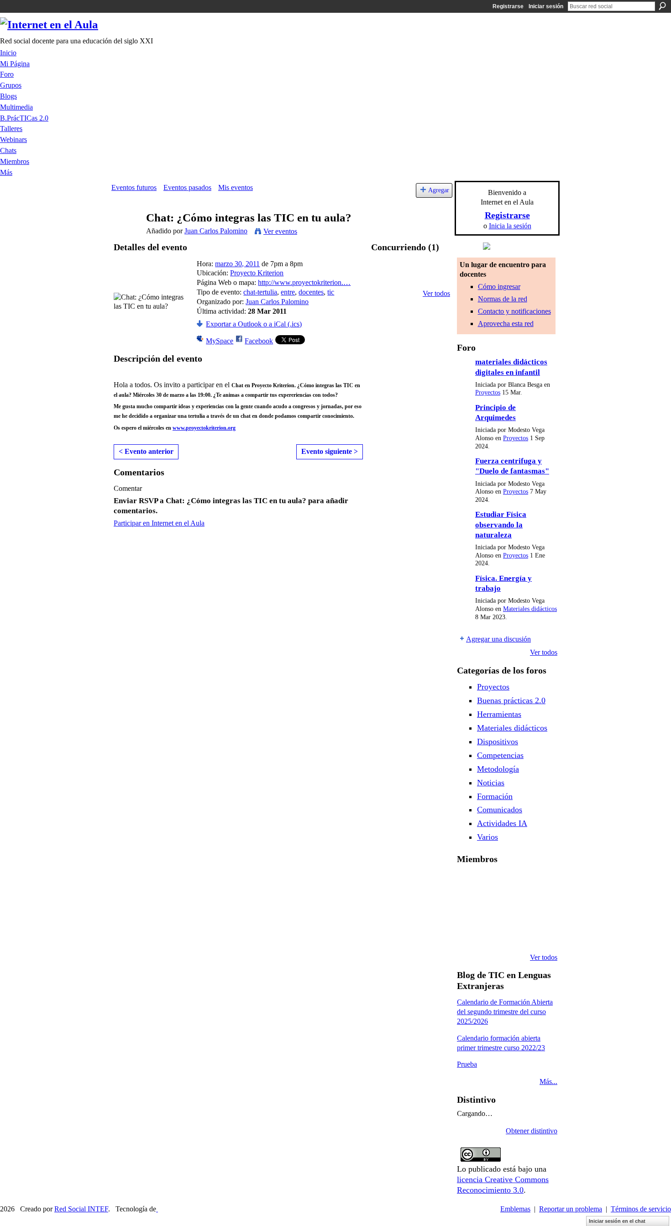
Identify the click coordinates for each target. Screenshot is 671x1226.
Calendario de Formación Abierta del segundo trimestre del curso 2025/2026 (505, 1011)
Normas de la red (502, 299)
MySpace (219, 341)
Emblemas (515, 1209)
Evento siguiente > (329, 451)
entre (288, 292)
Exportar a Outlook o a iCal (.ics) (254, 324)
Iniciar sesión (546, 6)
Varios (487, 837)
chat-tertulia (260, 292)
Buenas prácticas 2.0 (511, 700)
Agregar (438, 190)
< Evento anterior (146, 451)
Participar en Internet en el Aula (159, 523)
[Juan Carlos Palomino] (126, 235)
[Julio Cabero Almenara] (491, 933)
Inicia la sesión (510, 226)
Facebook (259, 341)
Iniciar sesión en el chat (617, 1221)
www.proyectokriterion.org (204, 428)
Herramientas (499, 714)
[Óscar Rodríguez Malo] (514, 884)
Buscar (662, 6)
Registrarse (508, 6)
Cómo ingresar (499, 286)
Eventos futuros (134, 187)
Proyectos (487, 392)
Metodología (498, 768)
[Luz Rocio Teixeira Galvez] (538, 908)
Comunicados (499, 809)
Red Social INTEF (81, 1209)
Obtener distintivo (531, 1131)
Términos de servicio (641, 1209)
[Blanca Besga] (514, 908)
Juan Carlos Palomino (215, 231)
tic (330, 292)
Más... (548, 1081)
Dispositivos (497, 741)
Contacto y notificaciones (514, 311)
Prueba (467, 1064)
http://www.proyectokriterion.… (304, 282)
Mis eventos (235, 187)
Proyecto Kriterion (256, 273)
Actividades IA (502, 823)
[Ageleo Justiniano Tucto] (468, 884)
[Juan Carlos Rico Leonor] (491, 908)
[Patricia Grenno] (514, 933)
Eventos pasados (187, 187)
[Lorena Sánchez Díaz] (468, 908)
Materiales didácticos (530, 608)
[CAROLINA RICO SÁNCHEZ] (538, 933)
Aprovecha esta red (506, 323)
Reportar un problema (570, 1209)
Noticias (490, 782)
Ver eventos (280, 231)
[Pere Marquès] (468, 933)
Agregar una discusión (498, 639)
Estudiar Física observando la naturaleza (500, 524)
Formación (495, 796)
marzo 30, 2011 (237, 264)
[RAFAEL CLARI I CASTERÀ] (491, 884)
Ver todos (436, 293)
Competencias (500, 755)
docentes (311, 292)
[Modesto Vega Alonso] (538, 884)
